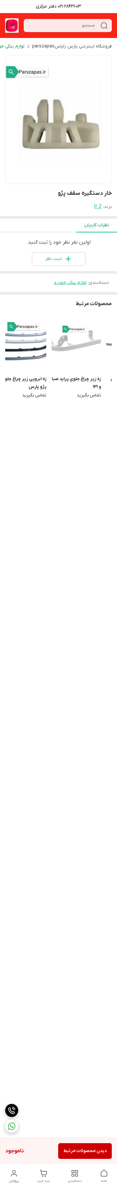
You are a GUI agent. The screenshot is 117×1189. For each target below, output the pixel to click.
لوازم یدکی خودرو (70, 283)
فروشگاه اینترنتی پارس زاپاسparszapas (72, 46)
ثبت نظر (53, 259)
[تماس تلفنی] (11, 1110)
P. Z (98, 207)
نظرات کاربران (96, 225)
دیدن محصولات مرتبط (85, 1151)
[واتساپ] (11, 1126)
